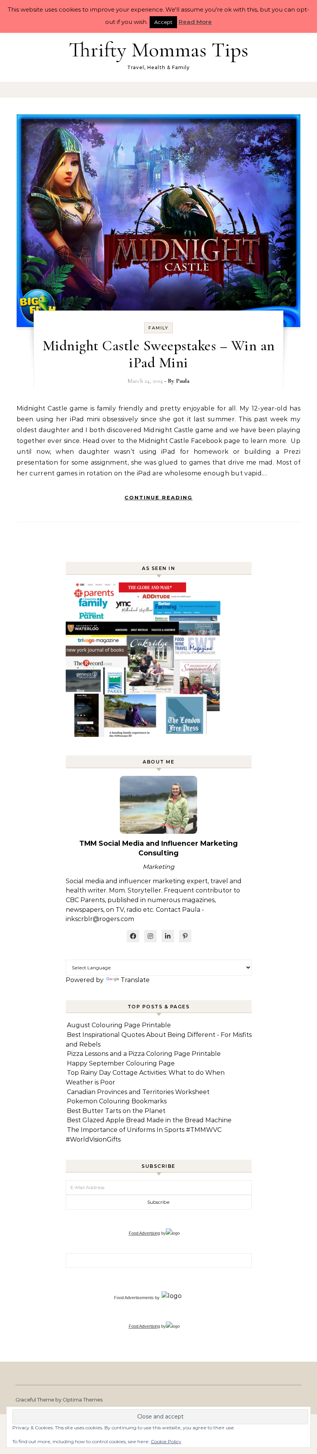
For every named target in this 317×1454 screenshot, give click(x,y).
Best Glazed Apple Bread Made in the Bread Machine (149, 1120)
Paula (182, 381)
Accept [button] (163, 22)
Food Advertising (144, 1233)
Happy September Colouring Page (121, 1063)
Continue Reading (158, 497)
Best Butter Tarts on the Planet (116, 1111)
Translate (135, 980)
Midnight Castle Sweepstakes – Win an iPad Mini (159, 354)
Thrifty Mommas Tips (158, 49)
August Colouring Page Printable (119, 1025)
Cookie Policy (166, 1441)
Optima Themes (82, 1399)
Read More (195, 21)
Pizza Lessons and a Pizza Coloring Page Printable (144, 1053)
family (158, 328)
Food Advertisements (134, 1297)
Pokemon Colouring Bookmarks (117, 1101)
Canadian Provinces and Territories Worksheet (138, 1092)
